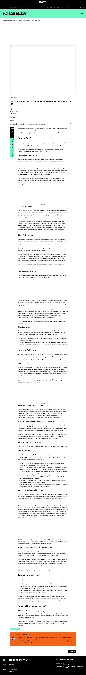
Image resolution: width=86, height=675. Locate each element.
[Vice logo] (66, 667)
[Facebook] (12, 142)
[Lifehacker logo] (66, 664)
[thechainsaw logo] (80, 666)
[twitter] (12, 147)
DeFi (19, 610)
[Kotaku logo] (59, 666)
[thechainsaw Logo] (15, 13)
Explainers (13, 629)
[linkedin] (12, 144)
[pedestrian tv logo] (59, 663)
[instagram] (12, 150)
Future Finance (13, 97)
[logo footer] (4, 660)
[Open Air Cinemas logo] (73, 666)
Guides (18, 629)
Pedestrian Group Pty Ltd (66, 659)
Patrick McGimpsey (16, 111)
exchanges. (26, 161)
